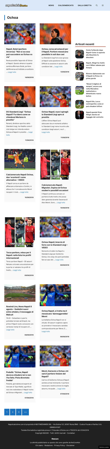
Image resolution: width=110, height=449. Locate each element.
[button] (97, 5)
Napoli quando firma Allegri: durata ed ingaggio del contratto (94, 114)
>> (25, 412)
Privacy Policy (59, 445)
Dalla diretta (85, 5)
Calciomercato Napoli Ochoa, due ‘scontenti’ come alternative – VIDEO (19, 177)
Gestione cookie (104, 447)
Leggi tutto (12, 72)
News (51, 5)
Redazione (49, 445)
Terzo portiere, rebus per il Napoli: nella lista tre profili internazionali (18, 255)
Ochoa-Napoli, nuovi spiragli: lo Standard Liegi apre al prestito (55, 114)
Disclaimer (70, 445)
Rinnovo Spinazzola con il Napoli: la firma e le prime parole (95, 76)
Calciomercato (66, 5)
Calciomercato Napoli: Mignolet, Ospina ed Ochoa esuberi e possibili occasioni (55, 187)
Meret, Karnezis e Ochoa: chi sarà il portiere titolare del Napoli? (55, 374)
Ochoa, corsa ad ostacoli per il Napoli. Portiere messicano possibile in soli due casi (55, 51)
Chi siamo (39, 445)
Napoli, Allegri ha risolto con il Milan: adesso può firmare (95, 65)
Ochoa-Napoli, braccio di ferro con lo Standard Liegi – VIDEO (55, 245)
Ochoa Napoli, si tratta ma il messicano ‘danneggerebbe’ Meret (55, 313)
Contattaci (71, 433)
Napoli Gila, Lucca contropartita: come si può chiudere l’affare (94, 103)
